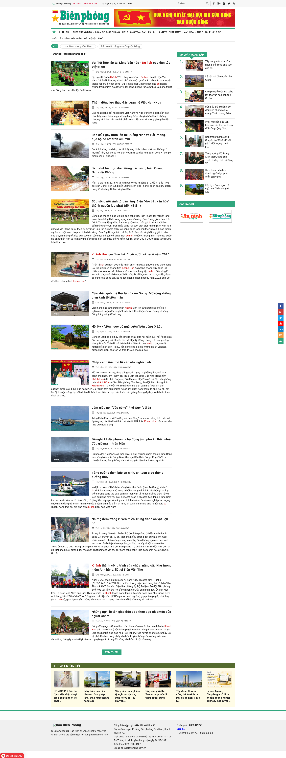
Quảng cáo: (189, 725)
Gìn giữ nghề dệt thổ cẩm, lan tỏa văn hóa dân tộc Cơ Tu (219, 95)
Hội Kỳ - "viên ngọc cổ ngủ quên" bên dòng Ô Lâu (127, 326)
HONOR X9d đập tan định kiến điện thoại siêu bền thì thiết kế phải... (65, 696)
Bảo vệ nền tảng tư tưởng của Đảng (120, 46)
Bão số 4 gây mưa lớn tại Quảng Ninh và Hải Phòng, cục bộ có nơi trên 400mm (129, 137)
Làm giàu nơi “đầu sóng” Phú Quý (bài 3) (121, 408)
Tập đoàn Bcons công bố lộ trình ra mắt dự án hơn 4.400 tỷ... (188, 696)
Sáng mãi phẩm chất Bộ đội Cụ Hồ (83, 38)
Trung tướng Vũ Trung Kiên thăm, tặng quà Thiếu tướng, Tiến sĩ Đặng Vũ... (219, 158)
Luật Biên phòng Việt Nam (78, 46)
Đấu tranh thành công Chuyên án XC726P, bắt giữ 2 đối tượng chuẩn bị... (218, 141)
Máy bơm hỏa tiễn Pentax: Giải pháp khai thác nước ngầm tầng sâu (96, 696)
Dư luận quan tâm (191, 54)
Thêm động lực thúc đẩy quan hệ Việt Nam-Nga (126, 102)
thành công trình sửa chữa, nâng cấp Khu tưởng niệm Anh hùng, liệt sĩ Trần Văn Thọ (131, 567)
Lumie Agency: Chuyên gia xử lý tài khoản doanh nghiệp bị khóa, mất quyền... (219, 696)
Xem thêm (111, 652)
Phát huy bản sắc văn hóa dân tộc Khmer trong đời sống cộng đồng (219, 125)
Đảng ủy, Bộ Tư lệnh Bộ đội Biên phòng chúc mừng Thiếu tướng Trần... (218, 110)
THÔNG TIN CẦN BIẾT (67, 666)
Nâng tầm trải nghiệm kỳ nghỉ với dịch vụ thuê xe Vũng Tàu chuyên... (127, 696)
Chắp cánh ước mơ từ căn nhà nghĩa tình (121, 362)
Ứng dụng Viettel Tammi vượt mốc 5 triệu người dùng (156, 694)
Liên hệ (181, 729)
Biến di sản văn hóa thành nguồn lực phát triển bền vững (216, 173)
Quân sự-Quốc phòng (107, 32)
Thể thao (202, 32)
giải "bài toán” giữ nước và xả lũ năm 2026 (130, 254)
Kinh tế (163, 32)
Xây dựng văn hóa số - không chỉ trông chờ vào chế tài (218, 65)
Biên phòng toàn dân (133, 32)
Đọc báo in (186, 204)
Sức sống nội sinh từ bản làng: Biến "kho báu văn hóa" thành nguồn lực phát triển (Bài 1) (130, 203)
